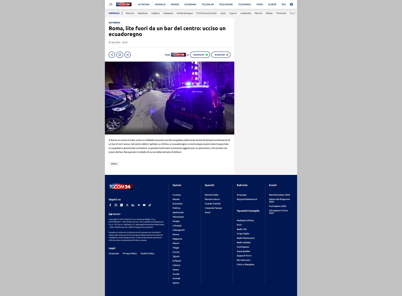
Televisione (178, 217)
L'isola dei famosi (213, 208)
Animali (176, 278)
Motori (176, 243)
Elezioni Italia (211, 195)
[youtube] (144, 205)
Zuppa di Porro (244, 255)
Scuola (176, 274)
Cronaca (177, 195)
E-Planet (177, 261)
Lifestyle (177, 225)
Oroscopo (242, 195)
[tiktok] (149, 205)
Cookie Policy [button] (147, 253)
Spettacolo (178, 212)
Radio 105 (242, 229)
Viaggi (176, 247)
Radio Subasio (244, 242)
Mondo (176, 199)
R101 (239, 225)
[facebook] (110, 205)
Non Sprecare (243, 260)
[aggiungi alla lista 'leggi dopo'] (119, 55)
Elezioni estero (212, 199)
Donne (176, 234)
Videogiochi (179, 230)
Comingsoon (243, 247)
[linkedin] (132, 205)
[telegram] (138, 205)
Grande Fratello (213, 203)
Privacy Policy (130, 253)
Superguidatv (243, 251)
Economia (177, 203)
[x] (127, 205)
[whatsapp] (121, 205)
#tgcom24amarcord (247, 199)
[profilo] (291, 4)
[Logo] (123, 4)
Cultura (176, 265)
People (176, 221)
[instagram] (115, 205)
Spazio (176, 283)
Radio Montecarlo (246, 238)
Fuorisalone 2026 (277, 206)
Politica (176, 208)
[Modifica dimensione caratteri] (127, 55)
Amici (208, 212)
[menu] (110, 4)
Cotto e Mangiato (245, 264)
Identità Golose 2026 (279, 195)
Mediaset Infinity (245, 220)
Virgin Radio (243, 233)
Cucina (176, 252)
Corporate (114, 253)
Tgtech (176, 256)
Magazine (177, 239)
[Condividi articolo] (112, 55)
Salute (176, 269)
